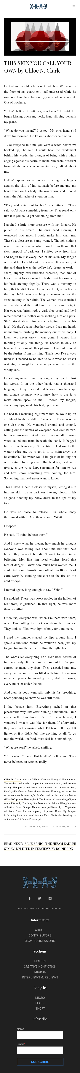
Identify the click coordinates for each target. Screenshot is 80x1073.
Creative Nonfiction (40, 966)
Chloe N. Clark (12, 779)
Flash (40, 1003)
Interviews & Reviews (40, 977)
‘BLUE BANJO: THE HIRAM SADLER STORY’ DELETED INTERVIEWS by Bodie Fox (40, 846)
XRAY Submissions (40, 941)
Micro (40, 998)
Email (20, 1044)
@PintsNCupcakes (13, 799)
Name (20, 1029)
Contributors (40, 935)
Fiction (40, 961)
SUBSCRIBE (40, 1061)
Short (40, 1008)
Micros (40, 972)
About (40, 930)
